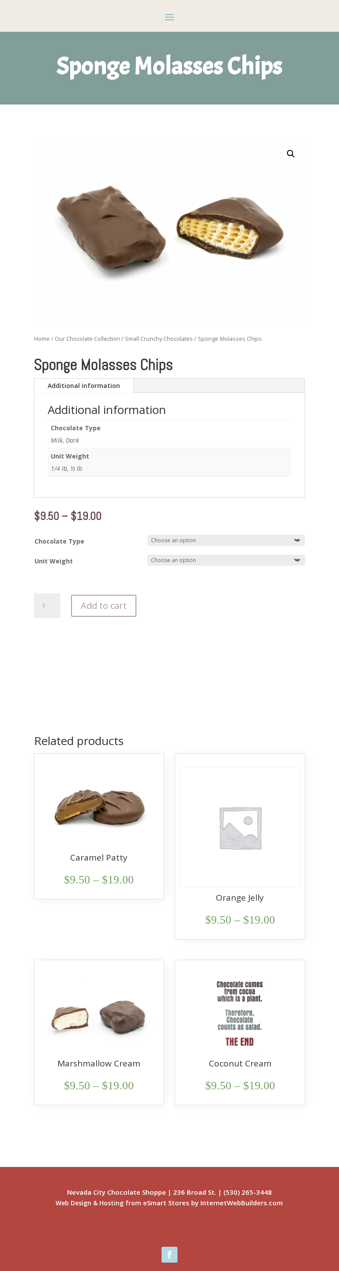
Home (42, 339)
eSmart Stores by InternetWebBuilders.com (213, 1202)
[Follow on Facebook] (169, 1255)
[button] (291, 154)
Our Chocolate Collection (87, 339)
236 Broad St (194, 1192)
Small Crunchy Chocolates (159, 339)
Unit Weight (53, 561)
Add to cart (104, 605)
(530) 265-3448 (247, 1192)
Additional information (84, 385)
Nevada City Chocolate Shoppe (116, 1192)
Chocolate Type (59, 541)
